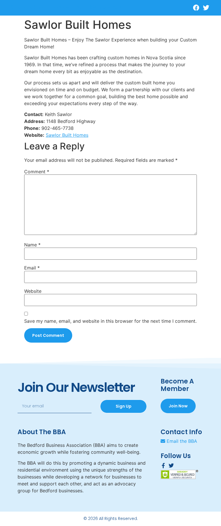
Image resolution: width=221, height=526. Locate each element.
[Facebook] (196, 8)
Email (32, 267)
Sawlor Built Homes (67, 135)
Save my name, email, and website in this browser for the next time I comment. (110, 321)
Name (32, 244)
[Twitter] (206, 8)
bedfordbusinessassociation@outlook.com (70, 6)
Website (32, 291)
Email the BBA (181, 441)
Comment (36, 171)
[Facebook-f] (163, 465)
